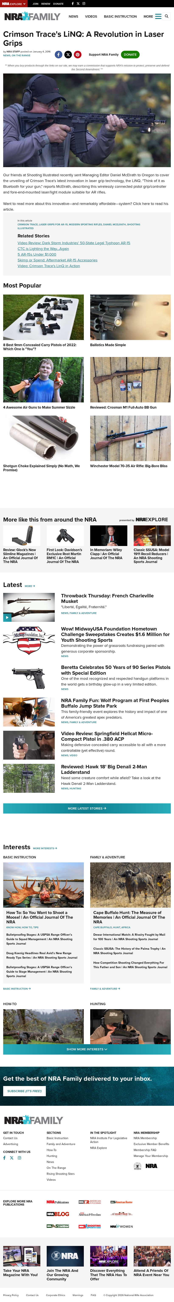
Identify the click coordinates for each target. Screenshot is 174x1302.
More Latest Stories (104, 808)
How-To (10, 1004)
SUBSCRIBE (24, 1091)
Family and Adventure (61, 1144)
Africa (125, 927)
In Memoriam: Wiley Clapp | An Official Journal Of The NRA (106, 553)
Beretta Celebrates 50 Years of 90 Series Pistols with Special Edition (115, 670)
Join (35, 4)
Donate (58, 4)
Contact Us (10, 1138)
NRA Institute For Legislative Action (108, 1140)
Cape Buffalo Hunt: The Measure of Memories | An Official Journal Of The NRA (129, 917)
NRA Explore (98, 1148)
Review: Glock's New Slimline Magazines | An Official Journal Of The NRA (20, 555)
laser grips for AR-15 (53, 224)
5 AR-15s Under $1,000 (37, 254)
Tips (35, 927)
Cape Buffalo (102, 927)
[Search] (167, 16)
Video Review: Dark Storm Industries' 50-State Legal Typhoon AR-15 (74, 243)
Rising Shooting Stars (61, 1174)
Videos (91, 16)
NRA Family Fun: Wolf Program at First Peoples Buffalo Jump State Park (115, 703)
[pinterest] (77, 52)
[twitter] (68, 52)
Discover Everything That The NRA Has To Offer (108, 1275)
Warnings (78, 1295)
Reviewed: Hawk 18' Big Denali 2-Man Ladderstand (104, 769)
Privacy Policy (11, 1295)
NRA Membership (145, 1138)
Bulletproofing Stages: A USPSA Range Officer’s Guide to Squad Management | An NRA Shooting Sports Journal (39, 939)
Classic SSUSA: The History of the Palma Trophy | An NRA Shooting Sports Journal (129, 951)
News (73, 16)
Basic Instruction (120, 16)
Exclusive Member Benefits (151, 1144)
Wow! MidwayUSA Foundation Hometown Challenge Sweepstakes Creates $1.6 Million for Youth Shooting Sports (115, 634)
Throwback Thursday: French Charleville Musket (107, 598)
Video (73, 755)
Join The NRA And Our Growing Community (62, 1275)
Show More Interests (110, 1049)
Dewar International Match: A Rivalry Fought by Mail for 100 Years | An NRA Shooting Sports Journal (129, 936)
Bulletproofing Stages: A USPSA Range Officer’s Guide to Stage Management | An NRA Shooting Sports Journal (39, 971)
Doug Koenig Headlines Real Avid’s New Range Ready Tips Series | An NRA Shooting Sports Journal (41, 955)
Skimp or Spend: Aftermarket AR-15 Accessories (57, 260)
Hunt (116, 927)
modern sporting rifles (85, 224)
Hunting (75, 788)
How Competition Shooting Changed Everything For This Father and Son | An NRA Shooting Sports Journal (130, 965)
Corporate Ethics (55, 1295)
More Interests (43, 848)
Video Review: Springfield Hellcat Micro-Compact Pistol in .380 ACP (107, 736)
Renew (45, 4)
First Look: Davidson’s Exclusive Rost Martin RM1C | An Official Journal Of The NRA (64, 555)
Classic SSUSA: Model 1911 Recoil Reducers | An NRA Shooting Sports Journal (151, 555)
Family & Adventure (83, 613)
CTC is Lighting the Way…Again (43, 248)
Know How (13, 927)
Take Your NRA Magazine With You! (20, 1273)
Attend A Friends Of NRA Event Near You (151, 1273)
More (28, 586)
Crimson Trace (42, 180)
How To (27, 927)
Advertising (10, 1144)
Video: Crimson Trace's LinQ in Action (49, 266)
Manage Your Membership (151, 1156)
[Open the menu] (158, 16)
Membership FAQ (145, 1150)
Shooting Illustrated (43, 175)
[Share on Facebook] (58, 52)
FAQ (93, 1295)
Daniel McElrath (114, 224)
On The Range (21, 55)
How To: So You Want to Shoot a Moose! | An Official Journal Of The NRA (39, 917)
